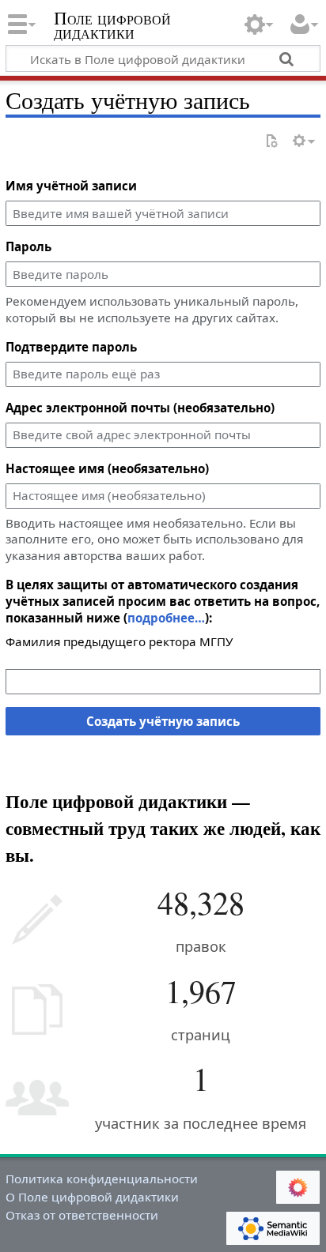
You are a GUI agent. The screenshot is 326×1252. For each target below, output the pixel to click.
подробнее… (166, 618)
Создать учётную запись (163, 721)
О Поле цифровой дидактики (92, 1197)
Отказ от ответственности (82, 1215)
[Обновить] (271, 142)
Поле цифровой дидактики (112, 27)
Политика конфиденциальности (102, 1178)
